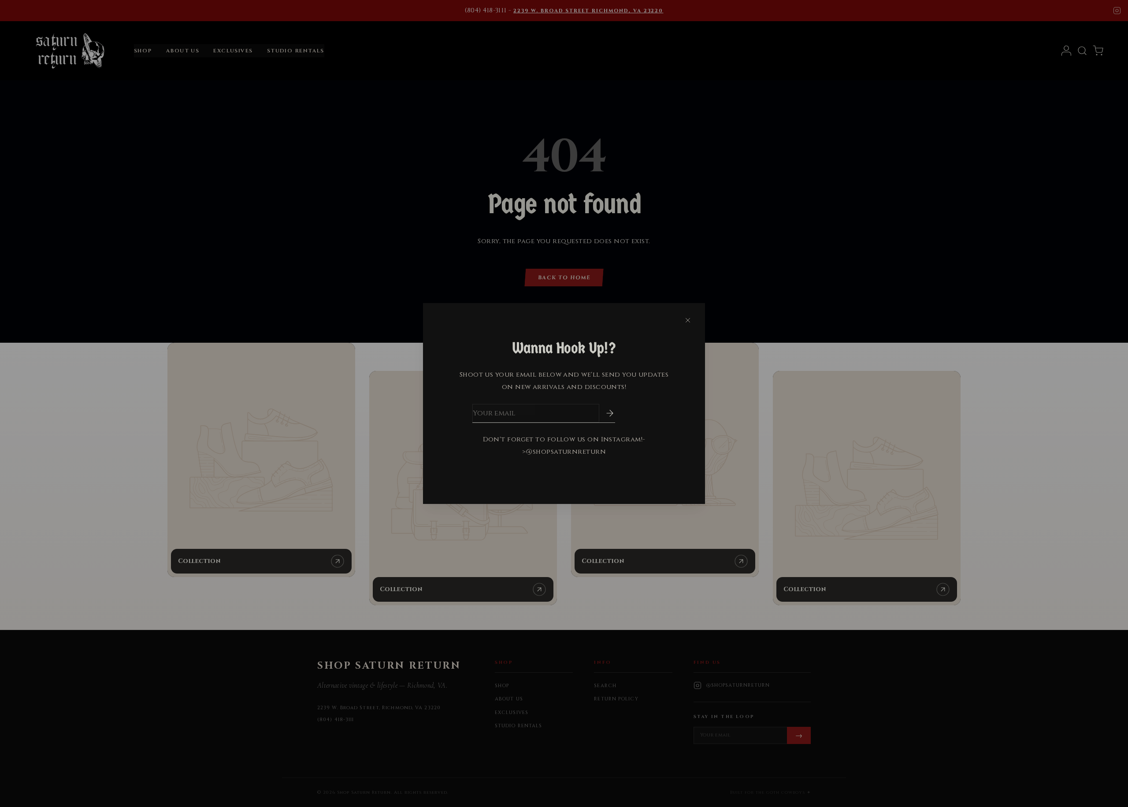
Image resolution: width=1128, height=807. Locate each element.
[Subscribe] (603, 413)
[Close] (687, 320)
